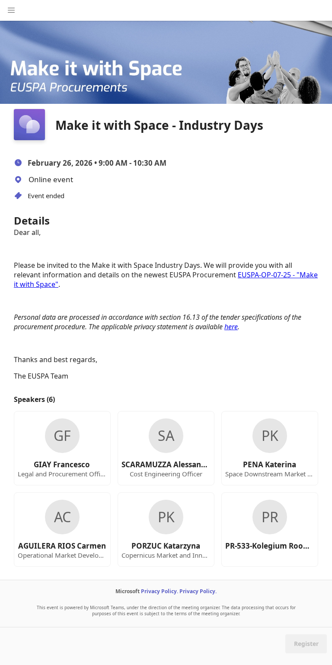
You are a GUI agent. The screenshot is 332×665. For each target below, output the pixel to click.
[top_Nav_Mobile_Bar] (11, 10)
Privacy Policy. (159, 591)
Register (306, 643)
